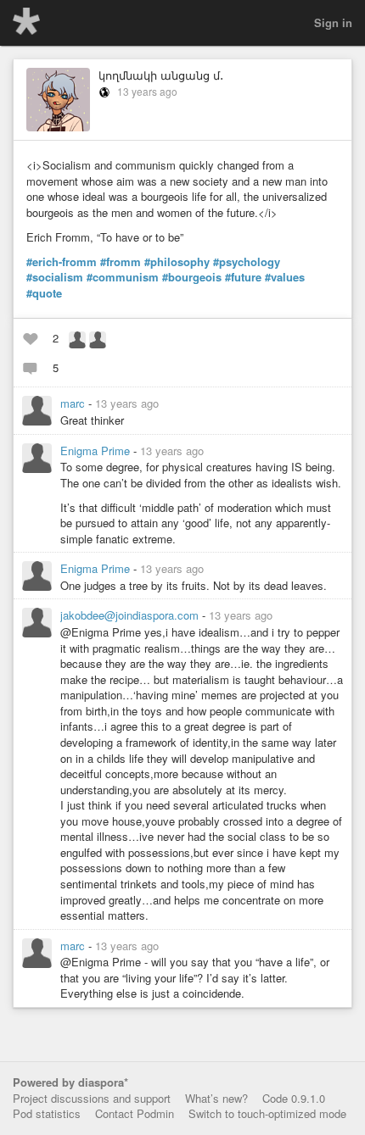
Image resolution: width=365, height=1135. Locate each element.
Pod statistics (47, 1113)
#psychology (246, 262)
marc (74, 403)
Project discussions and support (92, 1098)
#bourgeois (192, 277)
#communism (123, 277)
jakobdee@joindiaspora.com (131, 615)
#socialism (54, 277)
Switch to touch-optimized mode (267, 1113)
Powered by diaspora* (70, 1082)
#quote (44, 293)
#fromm (120, 262)
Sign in (333, 22)
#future (243, 277)
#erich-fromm (61, 262)
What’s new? (216, 1098)
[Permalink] (169, 403)
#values (285, 277)
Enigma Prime (96, 450)
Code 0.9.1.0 (293, 1098)
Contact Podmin (134, 1113)
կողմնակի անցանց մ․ (160, 75)
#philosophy (177, 262)
